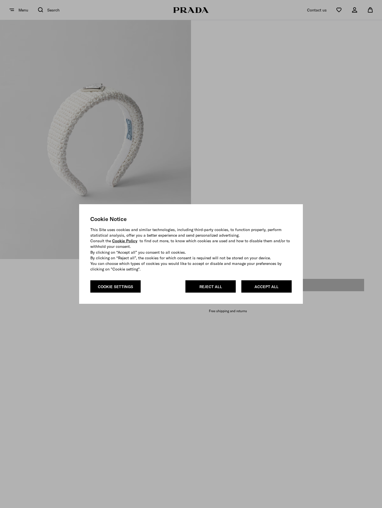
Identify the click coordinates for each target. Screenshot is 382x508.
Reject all (210, 286)
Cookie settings (115, 286)
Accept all (266, 286)
